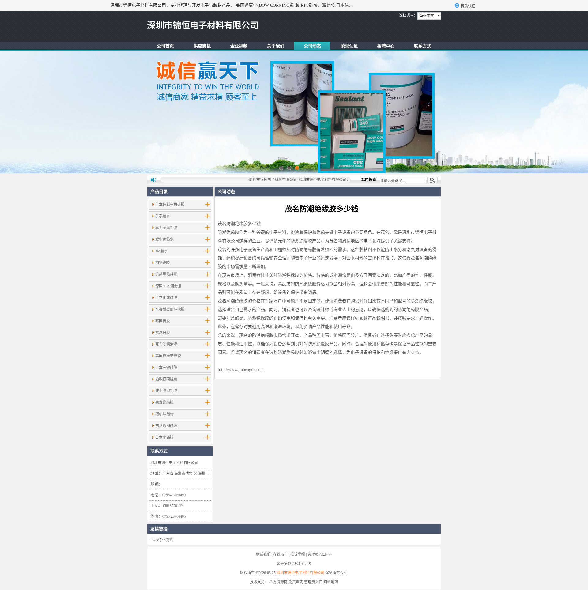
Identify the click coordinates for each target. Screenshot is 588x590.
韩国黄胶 (162, 321)
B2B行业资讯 (162, 540)
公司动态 (312, 46)
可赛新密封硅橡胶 (170, 309)
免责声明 (295, 582)
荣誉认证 (349, 46)
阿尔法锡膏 (164, 414)
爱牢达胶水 (164, 239)
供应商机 (202, 46)
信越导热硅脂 (166, 274)
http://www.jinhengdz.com (241, 369)
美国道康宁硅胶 (168, 356)
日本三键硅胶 (166, 367)
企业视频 (238, 46)
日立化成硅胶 (166, 298)
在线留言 (280, 554)
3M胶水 (161, 251)
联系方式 (422, 46)
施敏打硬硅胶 (166, 379)
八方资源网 (278, 582)
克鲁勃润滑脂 (166, 344)
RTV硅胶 (162, 263)
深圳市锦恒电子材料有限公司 (300, 573)
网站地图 (330, 582)
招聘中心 (385, 46)
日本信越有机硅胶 (170, 204)
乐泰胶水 (162, 216)
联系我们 (263, 554)
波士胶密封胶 (166, 391)
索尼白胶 (162, 333)
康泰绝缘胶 (164, 402)
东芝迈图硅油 (166, 426)
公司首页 (165, 46)
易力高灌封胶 (166, 228)
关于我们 (275, 46)
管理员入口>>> (319, 554)
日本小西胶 (164, 437)
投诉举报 (297, 554)
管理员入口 (313, 582)
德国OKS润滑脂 (168, 286)
